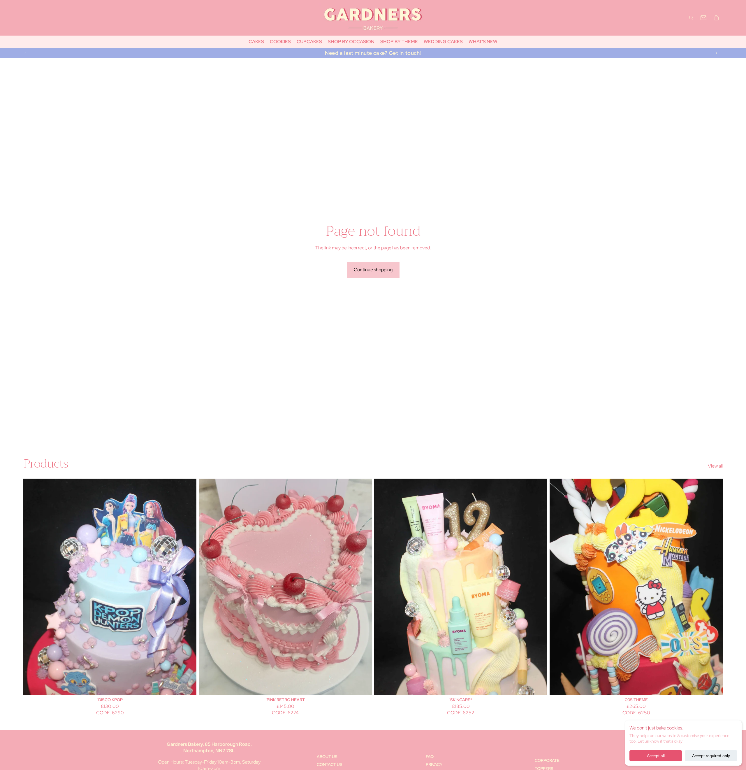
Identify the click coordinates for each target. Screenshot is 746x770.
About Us (327, 756)
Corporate (547, 760)
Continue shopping (373, 270)
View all (715, 466)
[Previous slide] (25, 53)
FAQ (430, 756)
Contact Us (329, 764)
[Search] (691, 17)
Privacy (434, 764)
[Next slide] (716, 53)
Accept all (656, 755)
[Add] (187, 686)
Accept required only (711, 755)
